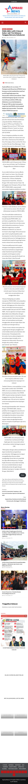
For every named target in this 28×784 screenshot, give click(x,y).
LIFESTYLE (21, 766)
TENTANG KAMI (13, 768)
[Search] (25, 22)
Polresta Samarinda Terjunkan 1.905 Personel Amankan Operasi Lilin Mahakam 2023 (13, 492)
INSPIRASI (18, 765)
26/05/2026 (8, 538)
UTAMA (5, 765)
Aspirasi (4, 527)
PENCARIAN (22, 768)
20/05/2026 (8, 567)
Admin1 (5, 37)
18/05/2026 (8, 595)
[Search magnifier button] (26, 616)
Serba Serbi (9, 29)
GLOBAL (4, 768)
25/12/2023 (10, 37)
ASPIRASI (11, 765)
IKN (23, 765)
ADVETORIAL (13, 766)
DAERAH (5, 766)
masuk (9, 607)
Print (22, 475)
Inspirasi (8, 527)
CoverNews (23, 779)
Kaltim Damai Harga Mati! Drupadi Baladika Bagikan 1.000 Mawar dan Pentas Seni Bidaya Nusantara (13, 564)
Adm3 (4, 538)
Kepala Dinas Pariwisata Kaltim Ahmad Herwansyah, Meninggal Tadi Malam (15, 499)
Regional (4, 29)
